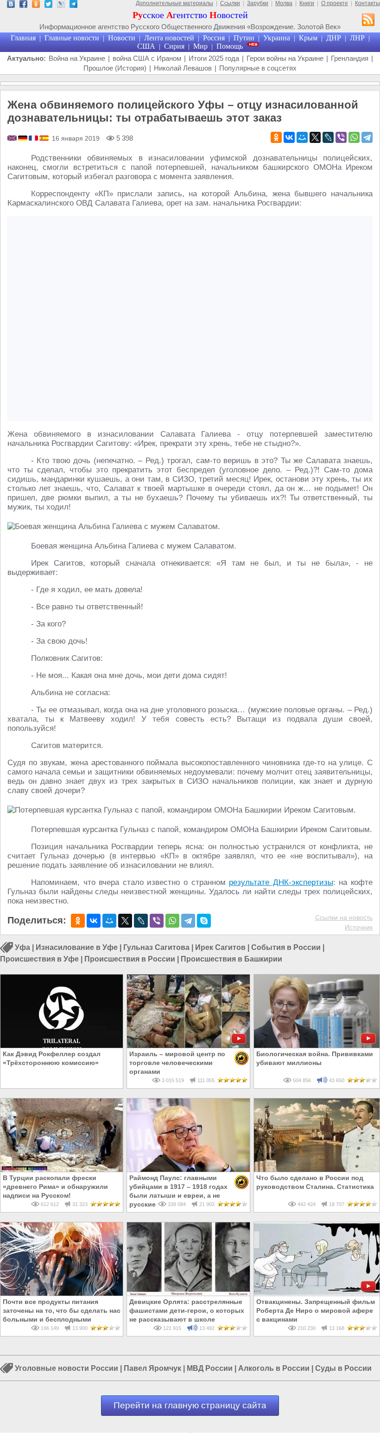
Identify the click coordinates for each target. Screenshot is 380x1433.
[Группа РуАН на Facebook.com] (23, 5)
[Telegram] (367, 137)
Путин (244, 38)
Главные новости (71, 38)
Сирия (174, 46)
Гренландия (349, 58)
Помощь (229, 46)
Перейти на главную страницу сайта (190, 1405)
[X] (315, 137)
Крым (308, 38)
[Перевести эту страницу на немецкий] (23, 139)
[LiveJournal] (328, 137)
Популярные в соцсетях (258, 68)
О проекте (334, 3)
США (146, 46)
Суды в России (343, 1368)
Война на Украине (77, 58)
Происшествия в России (129, 959)
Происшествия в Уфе (39, 959)
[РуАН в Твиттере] (48, 5)
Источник (359, 927)
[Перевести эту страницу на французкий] (34, 139)
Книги (306, 3)
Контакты (367, 3)
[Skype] (204, 921)
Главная (23, 38)
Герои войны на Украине (285, 58)
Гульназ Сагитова (156, 948)
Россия (214, 38)
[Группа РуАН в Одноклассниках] (36, 5)
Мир (200, 46)
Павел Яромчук (152, 1368)
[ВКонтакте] (289, 137)
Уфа (22, 948)
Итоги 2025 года (214, 58)
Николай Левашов (183, 68)
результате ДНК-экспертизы (281, 882)
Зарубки (257, 3)
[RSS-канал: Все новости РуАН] (368, 21)
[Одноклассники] (276, 137)
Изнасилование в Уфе (77, 948)
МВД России (210, 1368)
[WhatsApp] (354, 137)
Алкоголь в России (274, 1368)
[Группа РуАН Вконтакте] (11, 5)
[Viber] (341, 137)
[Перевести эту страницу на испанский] (44, 139)
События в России (286, 948)
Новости (121, 38)
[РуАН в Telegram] (73, 5)
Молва (283, 3)
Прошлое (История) (114, 68)
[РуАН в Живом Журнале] (61, 5)
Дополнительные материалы (174, 3)
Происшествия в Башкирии (231, 959)
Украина (276, 38)
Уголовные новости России (66, 1368)
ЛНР (357, 38)
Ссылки (230, 3)
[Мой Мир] (302, 137)
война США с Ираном (147, 58)
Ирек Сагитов (220, 948)
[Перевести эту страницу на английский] (12, 139)
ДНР (333, 38)
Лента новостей (169, 38)
